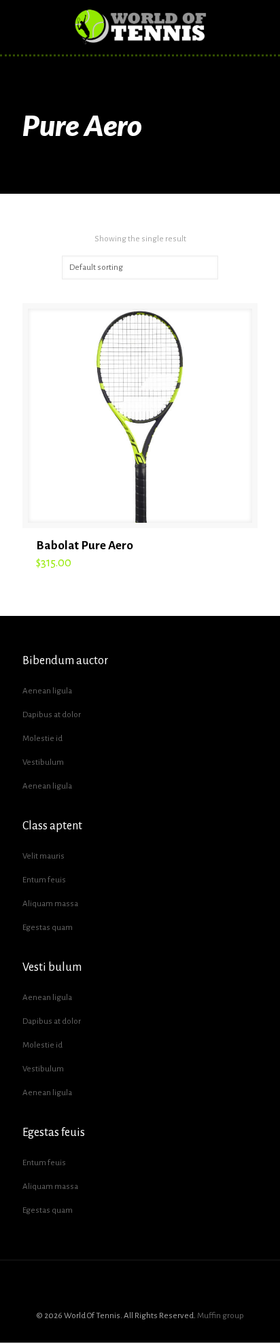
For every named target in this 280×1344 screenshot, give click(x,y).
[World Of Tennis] (140, 27)
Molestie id (42, 738)
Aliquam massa (50, 903)
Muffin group (220, 1315)
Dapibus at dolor (51, 714)
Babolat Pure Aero (84, 545)
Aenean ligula (47, 691)
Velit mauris (43, 856)
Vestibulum (43, 762)
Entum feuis (44, 880)
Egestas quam (47, 927)
